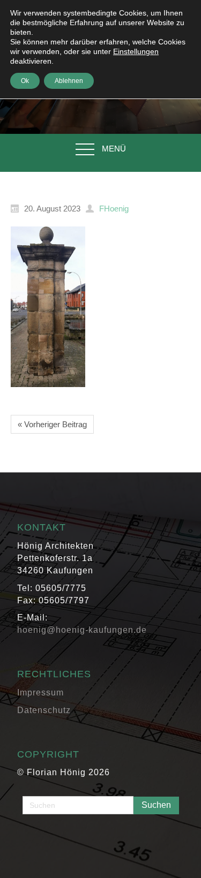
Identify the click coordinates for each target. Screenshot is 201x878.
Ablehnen (69, 81)
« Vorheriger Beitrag (52, 424)
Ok (25, 81)
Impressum (40, 692)
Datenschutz (44, 710)
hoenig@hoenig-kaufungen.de (82, 629)
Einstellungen (136, 51)
